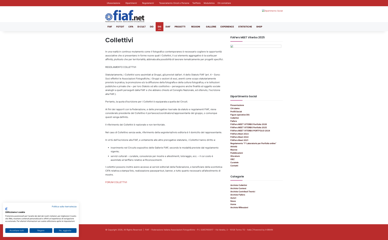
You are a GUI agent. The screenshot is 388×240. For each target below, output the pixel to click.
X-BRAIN (269, 229)
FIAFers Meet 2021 (239, 140)
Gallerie (211, 26)
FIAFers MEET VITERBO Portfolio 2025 (248, 127)
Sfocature (235, 156)
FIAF (109, 26)
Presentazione (237, 105)
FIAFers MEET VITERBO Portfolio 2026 (248, 124)
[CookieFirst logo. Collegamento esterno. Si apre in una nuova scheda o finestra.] (6, 209)
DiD (152, 26)
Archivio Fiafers (237, 194)
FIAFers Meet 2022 (239, 137)
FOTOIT (120, 26)
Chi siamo (235, 108)
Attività (233, 146)
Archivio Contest (238, 188)
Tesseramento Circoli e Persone (174, 3)
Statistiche (245, 26)
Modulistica (209, 3)
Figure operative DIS (239, 114)
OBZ (232, 159)
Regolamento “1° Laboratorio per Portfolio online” (253, 143)
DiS (159, 26)
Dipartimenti (131, 3)
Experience (227, 26)
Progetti (180, 26)
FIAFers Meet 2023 (239, 134)
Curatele (234, 162)
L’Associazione (113, 3)
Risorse (233, 149)
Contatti (234, 165)
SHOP (259, 26)
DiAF (168, 26)
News (233, 201)
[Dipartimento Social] (124, 16)
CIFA (130, 26)
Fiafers (233, 121)
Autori (233, 198)
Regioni (195, 26)
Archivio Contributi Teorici (242, 191)
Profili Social (236, 111)
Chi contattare (224, 3)
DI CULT (141, 26)
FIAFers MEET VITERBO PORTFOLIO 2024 (250, 130)
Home (233, 204)
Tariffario (196, 3)
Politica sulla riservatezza (64, 206)
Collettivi (234, 118)
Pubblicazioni (236, 153)
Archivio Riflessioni (239, 207)
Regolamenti (148, 3)
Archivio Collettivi (238, 185)
